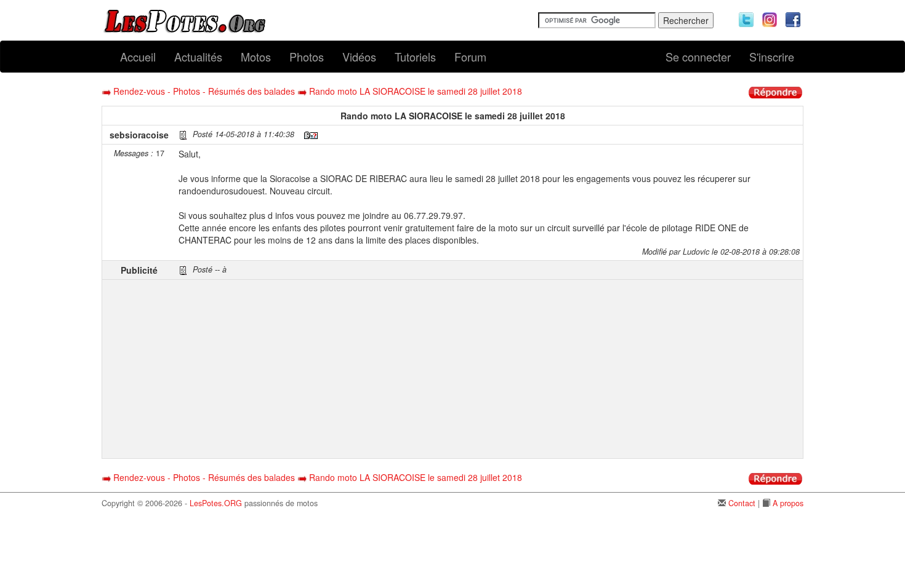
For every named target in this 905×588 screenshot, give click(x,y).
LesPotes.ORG (216, 503)
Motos (256, 57)
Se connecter (698, 57)
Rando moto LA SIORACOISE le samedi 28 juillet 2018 (415, 91)
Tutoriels (415, 57)
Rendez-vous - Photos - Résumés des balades (204, 91)
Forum (470, 57)
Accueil (138, 57)
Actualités (198, 57)
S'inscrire (771, 57)
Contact (741, 503)
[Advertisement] (489, 369)
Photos (306, 57)
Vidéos (359, 57)
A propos (788, 503)
